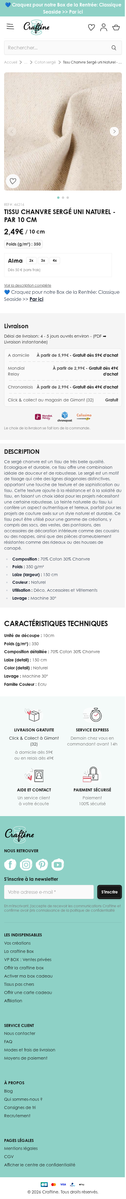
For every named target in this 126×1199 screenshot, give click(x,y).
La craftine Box (19, 951)
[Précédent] (11, 131)
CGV (9, 1156)
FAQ (8, 1041)
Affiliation (13, 1000)
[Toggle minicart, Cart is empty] (116, 27)
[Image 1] (58, 197)
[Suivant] (114, 131)
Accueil (10, 62)
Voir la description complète (27, 285)
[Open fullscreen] (63, 131)
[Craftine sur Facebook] (10, 864)
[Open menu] (10, 26)
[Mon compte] (104, 27)
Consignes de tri (20, 1107)
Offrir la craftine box (24, 967)
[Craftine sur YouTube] (58, 864)
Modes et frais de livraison (29, 1049)
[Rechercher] (113, 47)
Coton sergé (45, 62)
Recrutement (17, 1115)
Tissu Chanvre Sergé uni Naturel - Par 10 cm (92, 62)
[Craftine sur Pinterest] (42, 864)
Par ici (76, 12)
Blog (8, 1090)
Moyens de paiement (25, 1057)
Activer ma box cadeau (28, 975)
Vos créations (17, 942)
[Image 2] (63, 197)
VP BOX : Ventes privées (27, 959)
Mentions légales (21, 1148)
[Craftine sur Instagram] (26, 864)
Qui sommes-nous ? (23, 1099)
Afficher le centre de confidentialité (39, 1164)
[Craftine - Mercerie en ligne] (36, 27)
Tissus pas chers (19, 984)
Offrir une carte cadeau (28, 992)
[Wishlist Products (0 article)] (91, 27)
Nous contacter (19, 1033)
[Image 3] (68, 197)
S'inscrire (109, 891)
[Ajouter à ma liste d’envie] (13, 181)
